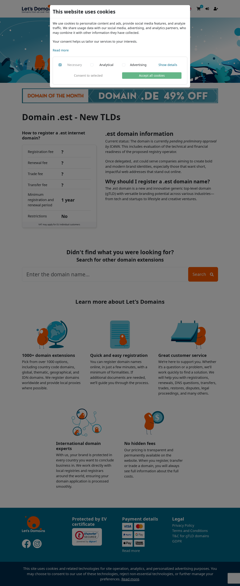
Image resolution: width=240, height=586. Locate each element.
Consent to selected (88, 75)
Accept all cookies (152, 75)
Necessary (74, 65)
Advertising (138, 65)
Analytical (106, 65)
